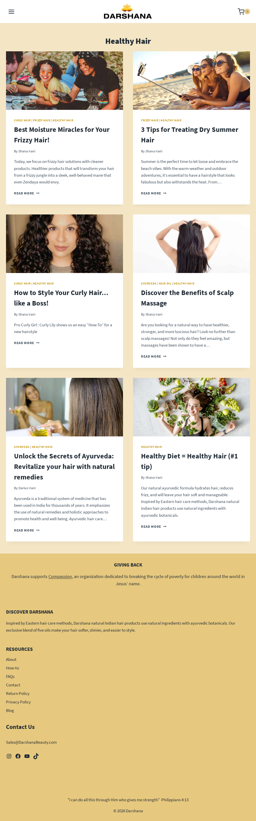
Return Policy (18, 693)
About (11, 659)
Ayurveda (148, 283)
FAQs (10, 676)
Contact (13, 685)
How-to (12, 668)
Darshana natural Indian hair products (107, 623)
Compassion (60, 576)
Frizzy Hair (41, 120)
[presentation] (64, 80)
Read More (27, 193)
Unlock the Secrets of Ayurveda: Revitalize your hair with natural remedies (64, 466)
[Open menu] (11, 11)
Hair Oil (165, 283)
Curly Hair (22, 120)
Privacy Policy (18, 702)
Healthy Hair (62, 120)
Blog (10, 710)
